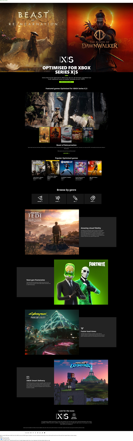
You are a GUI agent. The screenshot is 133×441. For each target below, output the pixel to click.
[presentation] (26, 111)
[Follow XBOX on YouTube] (44, 433)
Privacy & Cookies (19, 440)
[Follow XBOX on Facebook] (33, 433)
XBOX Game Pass (13, 435)
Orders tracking (73, 435)
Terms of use (31, 440)
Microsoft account (55, 435)
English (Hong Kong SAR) (4, 437)
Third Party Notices (41, 440)
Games (1, 436)
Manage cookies (25, 440)
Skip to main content (3, 0)
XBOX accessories (20, 435)
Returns (69, 435)
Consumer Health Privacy (4, 440)
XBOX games (8, 435)
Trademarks (35, 440)
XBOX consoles (2, 435)
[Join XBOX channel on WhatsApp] (40, 433)
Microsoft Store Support (63, 435)
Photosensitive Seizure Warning (46, 435)
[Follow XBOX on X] (35, 433)
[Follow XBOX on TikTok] (42, 433)
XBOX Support (25, 435)
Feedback (30, 435)
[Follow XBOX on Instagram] (38, 433)
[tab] (44, 135)
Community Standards (36, 435)
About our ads (47, 440)
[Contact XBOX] (31, 433)
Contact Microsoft (12, 440)
